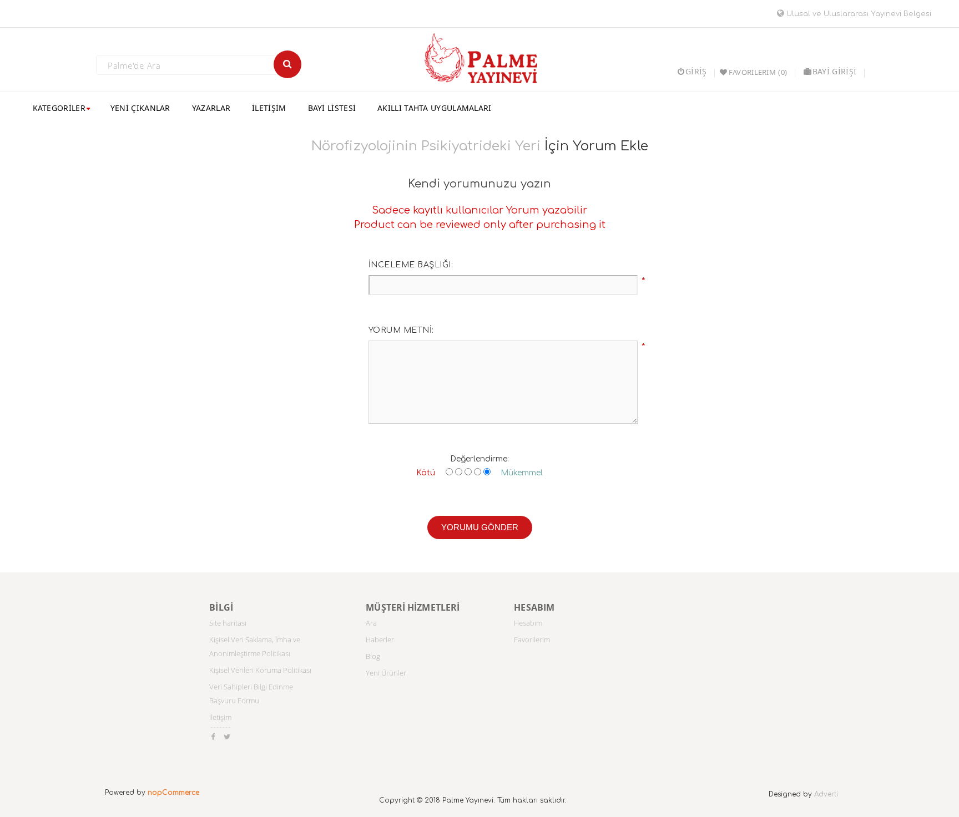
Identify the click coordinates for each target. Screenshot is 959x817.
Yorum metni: (401, 330)
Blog (373, 656)
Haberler (380, 640)
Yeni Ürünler (386, 673)
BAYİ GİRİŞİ (834, 71)
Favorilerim (532, 640)
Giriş (696, 71)
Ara (371, 623)
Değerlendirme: (479, 459)
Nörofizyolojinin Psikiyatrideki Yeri (426, 146)
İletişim (220, 717)
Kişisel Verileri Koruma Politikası (260, 670)
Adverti (826, 794)
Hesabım (528, 623)
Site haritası (227, 623)
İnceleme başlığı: (411, 265)
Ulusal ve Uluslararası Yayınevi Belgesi (857, 14)
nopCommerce (173, 792)
